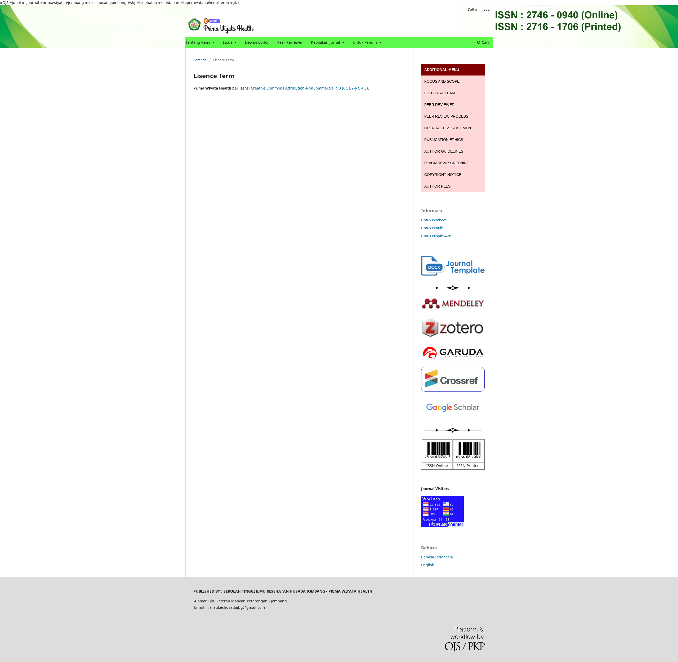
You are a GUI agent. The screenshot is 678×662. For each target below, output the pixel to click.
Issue (228, 42)
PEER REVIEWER (439, 105)
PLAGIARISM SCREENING (447, 163)
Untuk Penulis (365, 42)
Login (488, 9)
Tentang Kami (198, 42)
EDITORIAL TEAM (439, 93)
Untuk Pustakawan (436, 235)
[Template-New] (453, 274)
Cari (485, 42)
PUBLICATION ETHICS (443, 139)
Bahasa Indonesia (437, 556)
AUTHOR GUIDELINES (443, 151)
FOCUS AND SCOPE (442, 81)
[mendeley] (453, 307)
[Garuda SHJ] (453, 359)
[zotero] (453, 338)
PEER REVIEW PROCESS (446, 116)
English (427, 564)
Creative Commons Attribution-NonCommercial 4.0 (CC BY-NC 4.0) (309, 88)
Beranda (200, 59)
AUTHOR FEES (437, 186)
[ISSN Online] (437, 458)
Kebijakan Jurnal (326, 42)
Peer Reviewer (289, 42)
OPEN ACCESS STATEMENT (448, 128)
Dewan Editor (257, 42)
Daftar (473, 9)
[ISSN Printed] (468, 458)
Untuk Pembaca (434, 219)
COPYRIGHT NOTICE (442, 174)
